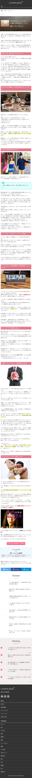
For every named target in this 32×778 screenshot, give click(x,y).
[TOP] (2, 10)
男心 (2, 759)
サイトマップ (4, 713)
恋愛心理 (3, 755)
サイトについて (4, 710)
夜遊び (2, 765)
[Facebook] (5, 696)
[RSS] (8, 696)
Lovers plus (15, 2)
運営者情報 (3, 707)
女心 (2, 768)
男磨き (5, 10)
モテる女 (3, 730)
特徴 (2, 746)
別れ (2, 727)
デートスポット (4, 743)
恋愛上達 (3, 771)
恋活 (2, 733)
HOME (2, 704)
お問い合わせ (4, 716)
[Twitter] (2, 696)
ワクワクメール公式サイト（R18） (16, 543)
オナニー (3, 724)
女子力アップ (4, 752)
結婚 (2, 740)
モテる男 (3, 749)
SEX (2, 762)
